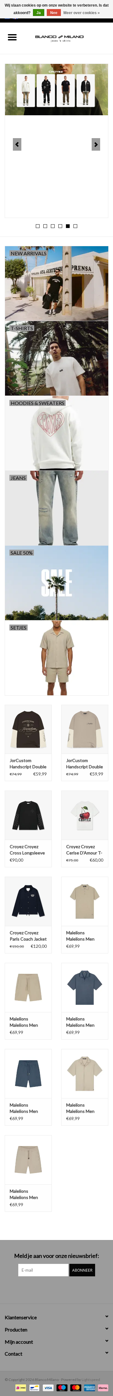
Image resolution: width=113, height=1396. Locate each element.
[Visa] (47, 1387)
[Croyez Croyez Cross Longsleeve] (28, 815)
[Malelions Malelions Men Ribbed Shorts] (28, 1159)
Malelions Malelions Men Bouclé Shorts (24, 1022)
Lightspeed (91, 1379)
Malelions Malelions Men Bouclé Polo (80, 936)
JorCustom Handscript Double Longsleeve (28, 764)
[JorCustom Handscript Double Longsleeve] (28, 729)
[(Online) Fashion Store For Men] (68, 37)
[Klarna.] (102, 1387)
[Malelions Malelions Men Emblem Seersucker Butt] (84, 987)
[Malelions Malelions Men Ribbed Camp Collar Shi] (84, 1073)
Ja (38, 13)
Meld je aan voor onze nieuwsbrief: (56, 1256)
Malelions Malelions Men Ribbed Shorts (24, 1194)
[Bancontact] (33, 1387)
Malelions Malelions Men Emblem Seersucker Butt (82, 1022)
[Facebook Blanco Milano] (51, 1289)
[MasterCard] (75, 1387)
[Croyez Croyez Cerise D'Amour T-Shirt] (84, 815)
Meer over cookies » (81, 13)
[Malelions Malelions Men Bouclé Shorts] (28, 987)
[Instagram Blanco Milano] (62, 1289)
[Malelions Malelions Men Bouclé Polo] (84, 901)
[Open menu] (12, 37)
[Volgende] (96, 144)
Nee (53, 13)
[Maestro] (61, 1387)
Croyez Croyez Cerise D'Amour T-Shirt (84, 850)
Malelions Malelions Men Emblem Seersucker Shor (26, 1108)
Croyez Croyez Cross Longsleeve (27, 849)
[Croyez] (56, 89)
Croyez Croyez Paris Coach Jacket (28, 936)
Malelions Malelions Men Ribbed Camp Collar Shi (80, 1108)
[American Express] (89, 1387)
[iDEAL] (20, 1387)
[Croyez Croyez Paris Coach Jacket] (28, 901)
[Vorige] (17, 144)
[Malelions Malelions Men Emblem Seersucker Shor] (28, 1073)
